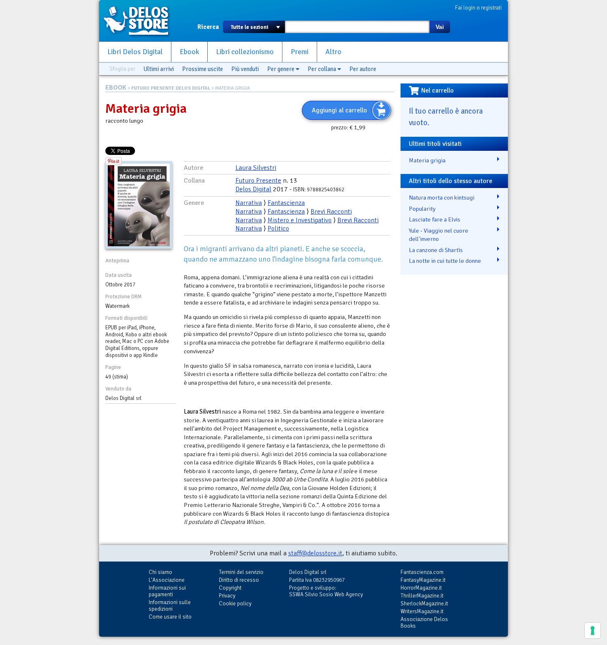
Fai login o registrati (478, 7)
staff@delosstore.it (315, 553)
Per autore (362, 69)
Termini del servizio (241, 572)
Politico (278, 228)
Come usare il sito (170, 616)
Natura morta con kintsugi (441, 197)
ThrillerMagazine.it (422, 595)
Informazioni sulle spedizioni (170, 605)
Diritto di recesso (239, 579)
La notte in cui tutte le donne (445, 260)
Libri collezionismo (245, 52)
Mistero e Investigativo (300, 220)
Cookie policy (235, 603)
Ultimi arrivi (158, 69)
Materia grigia (427, 160)
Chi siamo (160, 572)
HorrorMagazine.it (421, 587)
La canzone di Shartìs (436, 250)
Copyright (230, 587)
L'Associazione (167, 579)
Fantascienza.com (422, 572)
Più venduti (245, 69)
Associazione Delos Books (424, 622)
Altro (333, 52)
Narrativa (248, 203)
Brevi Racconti (331, 211)
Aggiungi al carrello (339, 110)
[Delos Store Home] (140, 20)
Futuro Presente (258, 180)
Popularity (422, 208)
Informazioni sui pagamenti (167, 591)
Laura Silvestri (255, 168)
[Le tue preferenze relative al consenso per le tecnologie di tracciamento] (592, 630)
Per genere (281, 69)
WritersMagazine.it (422, 611)
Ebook (189, 52)
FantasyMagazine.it (423, 579)
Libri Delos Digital (135, 52)
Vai (440, 27)
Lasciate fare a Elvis (434, 219)
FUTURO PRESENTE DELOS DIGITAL (170, 88)
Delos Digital (253, 189)
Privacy (227, 595)
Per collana (322, 69)
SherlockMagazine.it (424, 603)
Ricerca (208, 27)
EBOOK (115, 87)
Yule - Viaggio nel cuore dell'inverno (438, 235)
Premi (299, 52)
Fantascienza (286, 203)
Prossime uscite (202, 69)
